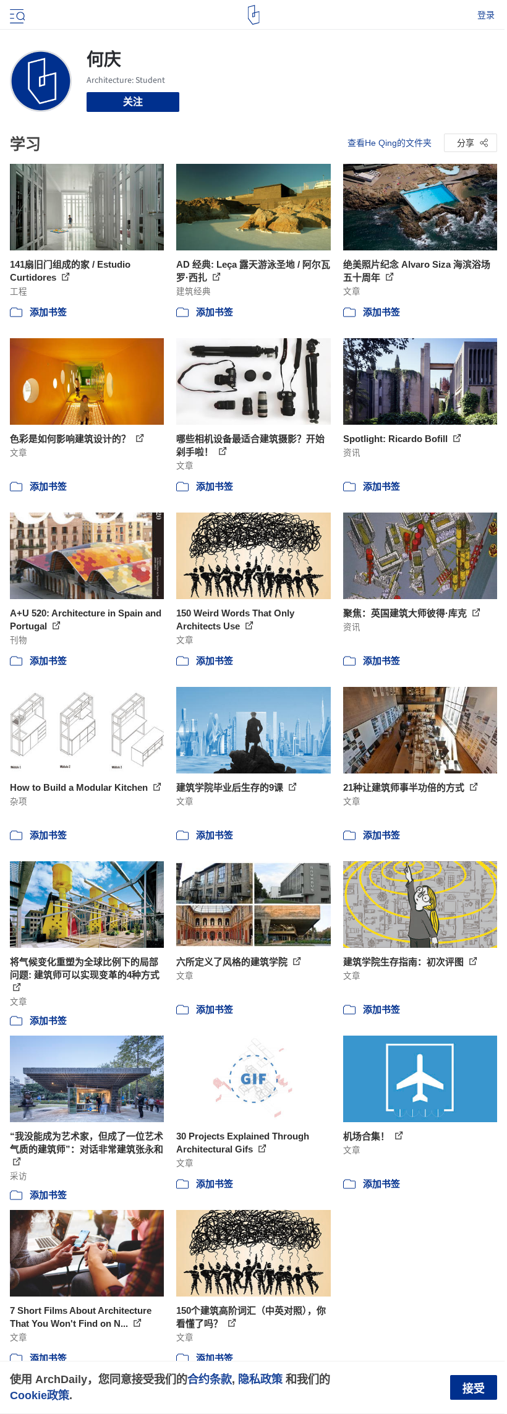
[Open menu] (16, 14)
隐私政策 (260, 1379)
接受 (473, 1388)
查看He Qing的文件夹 (389, 142)
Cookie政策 (39, 1395)
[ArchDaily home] (254, 15)
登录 (486, 15)
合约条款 (209, 1379)
